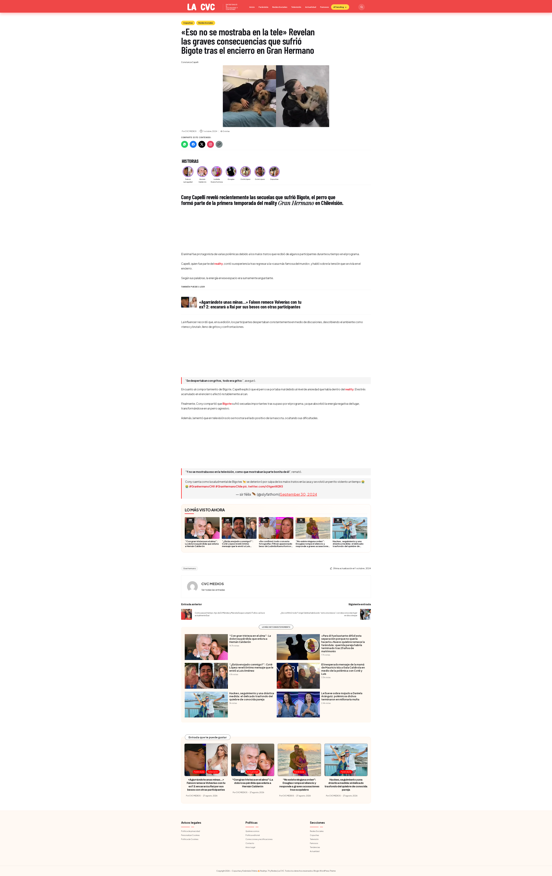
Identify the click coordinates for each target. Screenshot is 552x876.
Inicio (252, 7)
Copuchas (188, 23)
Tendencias (315, 847)
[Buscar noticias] (362, 7)
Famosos (324, 7)
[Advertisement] (267, 229)
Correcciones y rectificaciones (259, 839)
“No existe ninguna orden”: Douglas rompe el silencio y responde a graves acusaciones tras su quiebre (312, 545)
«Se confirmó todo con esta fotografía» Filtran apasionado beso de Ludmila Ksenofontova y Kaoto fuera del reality (275, 545)
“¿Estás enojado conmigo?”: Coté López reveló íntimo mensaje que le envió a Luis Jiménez (237, 545)
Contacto (250, 843)
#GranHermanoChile (229, 486)
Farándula (263, 7)
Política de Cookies (189, 839)
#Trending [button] (338, 7)
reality (218, 263)
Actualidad (310, 7)
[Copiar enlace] (219, 144)
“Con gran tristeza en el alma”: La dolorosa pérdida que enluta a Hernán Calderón (202, 543)
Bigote (227, 403)
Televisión (296, 7)
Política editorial (253, 835)
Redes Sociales (279, 7)
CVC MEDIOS (212, 584)
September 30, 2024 (298, 494)
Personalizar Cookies (190, 835)
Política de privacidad (190, 831)
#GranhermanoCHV (202, 486)
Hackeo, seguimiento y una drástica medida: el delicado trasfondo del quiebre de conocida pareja (348, 545)
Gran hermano (189, 568)
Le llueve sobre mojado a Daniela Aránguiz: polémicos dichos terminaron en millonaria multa (341, 696)
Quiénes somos (252, 831)
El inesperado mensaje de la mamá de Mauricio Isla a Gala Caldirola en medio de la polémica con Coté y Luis (343, 669)
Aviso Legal (250, 847)
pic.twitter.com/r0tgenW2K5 (263, 486)
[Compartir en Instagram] (210, 144)
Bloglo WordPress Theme (325, 871)
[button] (213, 590)
